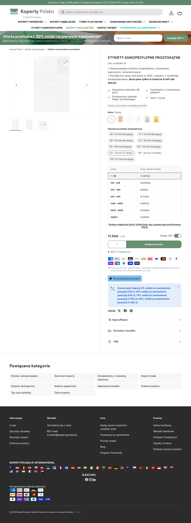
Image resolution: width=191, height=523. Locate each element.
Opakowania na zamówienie (138, 27)
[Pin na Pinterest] (131, 311)
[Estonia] (48, 467)
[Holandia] (79, 467)
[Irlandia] (91, 467)
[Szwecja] (17, 471)
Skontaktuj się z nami (59, 425)
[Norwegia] (122, 467)
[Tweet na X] (119, 311)
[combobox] (110, 12)
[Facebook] (86, 479)
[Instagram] (90, 479)
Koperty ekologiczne (80, 27)
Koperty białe (148, 375)
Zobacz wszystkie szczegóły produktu (127, 105)
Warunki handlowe (163, 431)
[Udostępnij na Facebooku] (125, 311)
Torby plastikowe (91, 21)
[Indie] (85, 467)
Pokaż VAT (166, 235)
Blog (102, 446)
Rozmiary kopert (19, 437)
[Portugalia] (140, 467)
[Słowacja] (165, 467)
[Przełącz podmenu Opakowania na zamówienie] (158, 28)
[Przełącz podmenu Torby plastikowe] (105, 22)
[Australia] (11, 467)
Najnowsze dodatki (109, 386)
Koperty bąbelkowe (63, 21)
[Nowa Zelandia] (128, 467)
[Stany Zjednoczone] (11, 471)
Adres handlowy (162, 425)
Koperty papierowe (30, 21)
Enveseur (77, 512)
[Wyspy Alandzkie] (35, 471)
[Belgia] (23, 467)
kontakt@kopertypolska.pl (62, 434)
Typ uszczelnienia (21, 392)
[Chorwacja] (29, 467)
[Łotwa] (109, 467)
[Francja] (60, 467)
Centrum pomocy (19, 443)
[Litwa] (103, 467)
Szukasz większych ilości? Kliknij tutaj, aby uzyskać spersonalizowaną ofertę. (144, 225)
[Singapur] (159, 467)
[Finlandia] (54, 467)
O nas (13, 425)
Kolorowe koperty (64, 375)
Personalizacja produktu (126, 278)
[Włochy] (29, 471)
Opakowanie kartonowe (126, 21)
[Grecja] (66, 467)
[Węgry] (23, 471)
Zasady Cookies (162, 443)
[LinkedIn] (94, 479)
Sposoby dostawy (20, 431)
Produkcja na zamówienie (114, 434)
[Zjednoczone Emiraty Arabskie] (42, 471)
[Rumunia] (146, 467)
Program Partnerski (111, 452)
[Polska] (134, 467)
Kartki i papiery (107, 27)
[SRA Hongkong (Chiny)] (153, 467)
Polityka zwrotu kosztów (167, 449)
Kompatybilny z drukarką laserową (112, 377)
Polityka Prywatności (165, 437)
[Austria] (17, 467)
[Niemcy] (116, 467)
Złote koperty (62, 392)
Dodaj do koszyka (154, 244)
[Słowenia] (171, 467)
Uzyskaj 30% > (175, 38)
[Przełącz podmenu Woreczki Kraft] (172, 22)
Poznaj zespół (108, 440)
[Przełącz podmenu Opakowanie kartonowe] (144, 22)
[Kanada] (97, 467)
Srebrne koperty (150, 386)
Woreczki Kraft (159, 21)
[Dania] (42, 467)
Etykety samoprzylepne (47, 27)
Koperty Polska (16, 49)
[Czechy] (35, 467)
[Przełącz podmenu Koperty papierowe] (45, 22)
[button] (179, 13)
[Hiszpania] (72, 467)
